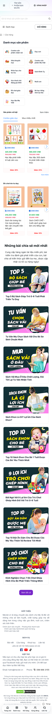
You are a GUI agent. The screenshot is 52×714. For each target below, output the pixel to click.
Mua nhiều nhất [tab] (28, 118)
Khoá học (32, 642)
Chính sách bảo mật (11, 631)
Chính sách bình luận (28, 685)
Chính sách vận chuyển (11, 627)
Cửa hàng (9, 35)
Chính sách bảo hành (12, 629)
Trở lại (48, 704)
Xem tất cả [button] (26, 592)
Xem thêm (44, 112)
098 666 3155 (43, 670)
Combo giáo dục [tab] (10, 118)
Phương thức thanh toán (31, 627)
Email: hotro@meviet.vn (13, 670)
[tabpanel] (26, 150)
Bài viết (10, 642)
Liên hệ (41, 642)
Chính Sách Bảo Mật (12, 685)
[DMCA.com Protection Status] (26, 692)
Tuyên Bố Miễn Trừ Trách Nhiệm (22, 683)
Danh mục (10, 27)
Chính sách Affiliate (40, 683)
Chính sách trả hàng (27, 629)
